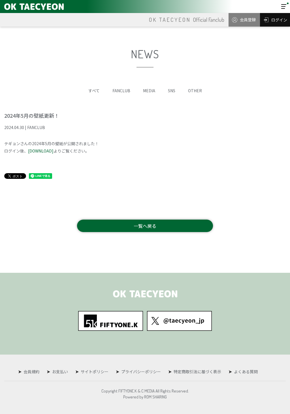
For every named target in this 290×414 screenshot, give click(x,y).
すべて (94, 90)
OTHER (195, 90)
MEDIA (149, 90)
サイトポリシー (94, 371)
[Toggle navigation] (284, 6)
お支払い (60, 371)
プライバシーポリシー (141, 371)
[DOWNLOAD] (41, 151)
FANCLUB (121, 90)
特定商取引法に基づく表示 (197, 371)
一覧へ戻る (145, 225)
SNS (171, 90)
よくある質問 (246, 371)
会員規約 (31, 371)
